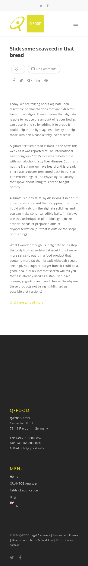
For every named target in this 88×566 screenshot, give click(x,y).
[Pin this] (46, 80)
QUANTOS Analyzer (24, 483)
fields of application (24, 490)
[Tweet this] (21, 80)
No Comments (46, 69)
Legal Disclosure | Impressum (48, 535)
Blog (13, 497)
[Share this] (14, 80)
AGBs (59, 540)
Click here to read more (26, 302)
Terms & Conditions (41, 540)
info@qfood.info (32, 448)
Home (14, 476)
